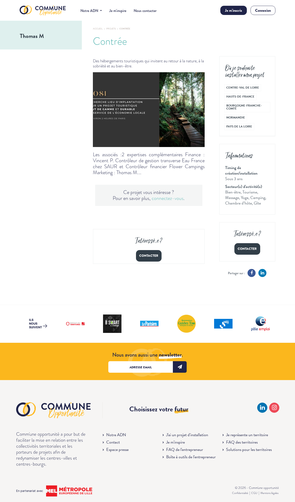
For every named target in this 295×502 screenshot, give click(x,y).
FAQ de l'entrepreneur (184, 449)
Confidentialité (240, 493)
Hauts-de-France (240, 96)
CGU (254, 493)
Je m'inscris (233, 10)
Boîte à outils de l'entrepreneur (191, 457)
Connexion (263, 10)
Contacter (148, 255)
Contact (113, 442)
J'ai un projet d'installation (187, 435)
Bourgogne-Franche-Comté (244, 107)
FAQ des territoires (242, 442)
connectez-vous (167, 198)
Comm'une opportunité (43, 11)
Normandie (235, 117)
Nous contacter (145, 10)
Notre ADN (116, 435)
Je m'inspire (117, 10)
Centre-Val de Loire (242, 87)
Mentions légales (269, 493)
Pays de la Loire (239, 126)
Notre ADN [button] (89, 10)
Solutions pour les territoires (249, 449)
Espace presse (117, 449)
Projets (111, 28)
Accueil (98, 28)
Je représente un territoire (247, 435)
